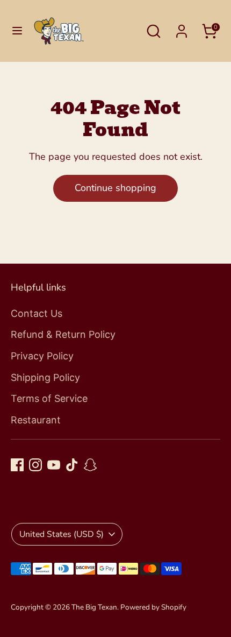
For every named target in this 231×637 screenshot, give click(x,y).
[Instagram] (35, 464)
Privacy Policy (42, 356)
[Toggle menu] (17, 31)
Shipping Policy (45, 377)
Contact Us (36, 313)
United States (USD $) (61, 534)
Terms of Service (49, 398)
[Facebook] (17, 464)
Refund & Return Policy (63, 334)
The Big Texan (94, 607)
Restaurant (36, 420)
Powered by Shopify (153, 607)
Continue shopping (115, 187)
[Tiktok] (72, 464)
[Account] (181, 28)
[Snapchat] (90, 464)
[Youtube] (53, 464)
